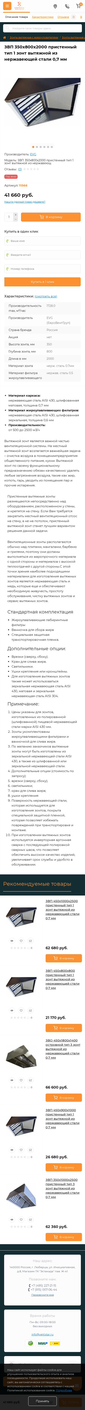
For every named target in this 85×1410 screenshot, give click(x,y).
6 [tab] (52, 147)
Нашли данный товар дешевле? (24, 201)
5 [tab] (48, 147)
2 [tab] (37, 147)
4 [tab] (44, 147)
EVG (33, 154)
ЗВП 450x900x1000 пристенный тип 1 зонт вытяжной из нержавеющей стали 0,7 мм (62, 1118)
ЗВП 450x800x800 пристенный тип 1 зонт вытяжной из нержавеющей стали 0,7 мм (62, 979)
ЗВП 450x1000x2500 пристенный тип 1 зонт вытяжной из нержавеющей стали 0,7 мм (62, 909)
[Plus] (15, 215)
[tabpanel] (42, 102)
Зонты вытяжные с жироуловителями (34, 37)
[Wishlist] (21, 941)
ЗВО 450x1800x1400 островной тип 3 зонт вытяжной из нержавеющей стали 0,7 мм (63, 1048)
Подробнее (64, 1390)
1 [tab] (33, 147)
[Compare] (30, 941)
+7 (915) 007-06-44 (44, 1290)
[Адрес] (55, 6)
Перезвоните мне (42, 1294)
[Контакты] (67, 6)
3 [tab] (41, 147)
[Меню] (7, 6)
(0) (20, 169)
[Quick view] (12, 941)
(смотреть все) (46, 296)
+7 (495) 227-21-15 (44, 1285)
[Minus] (15, 219)
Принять (42, 1401)
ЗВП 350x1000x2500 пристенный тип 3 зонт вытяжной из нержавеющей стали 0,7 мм (62, 1188)
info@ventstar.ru (42, 1334)
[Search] (7, 28)
